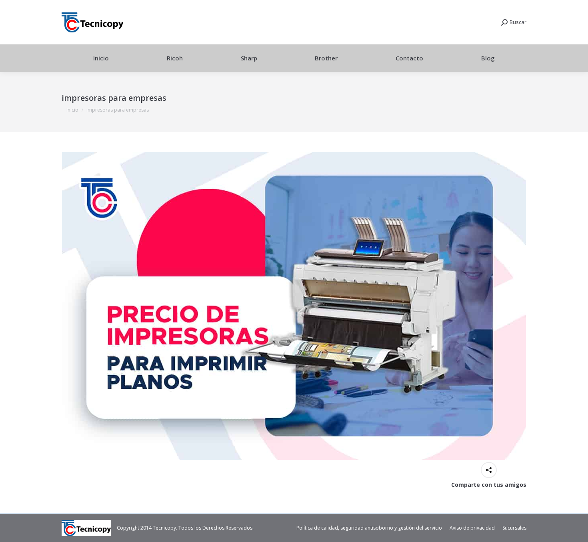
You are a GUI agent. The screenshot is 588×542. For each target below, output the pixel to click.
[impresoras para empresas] (294, 306)
